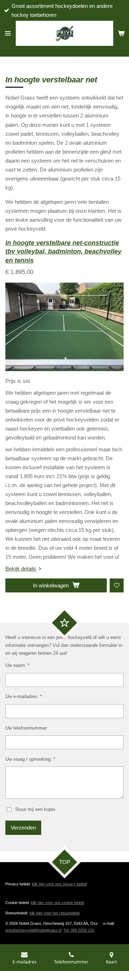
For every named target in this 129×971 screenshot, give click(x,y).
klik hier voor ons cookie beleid (57, 902)
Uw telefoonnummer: (26, 728)
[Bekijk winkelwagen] (121, 33)
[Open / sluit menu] (8, 33)
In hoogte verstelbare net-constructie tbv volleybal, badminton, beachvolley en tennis (63, 251)
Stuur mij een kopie (35, 809)
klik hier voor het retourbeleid (54, 913)
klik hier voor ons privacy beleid (59, 884)
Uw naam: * (17, 665)
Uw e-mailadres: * (23, 696)
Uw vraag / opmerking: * (30, 759)
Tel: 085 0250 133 (78, 930)
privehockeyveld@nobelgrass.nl (33, 930)
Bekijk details (20, 569)
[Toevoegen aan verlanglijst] (117, 585)
